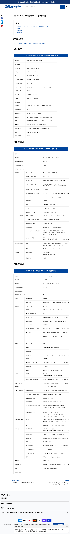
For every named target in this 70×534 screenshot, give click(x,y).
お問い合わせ (7, 524)
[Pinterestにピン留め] (2, 26)
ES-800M (19, 30)
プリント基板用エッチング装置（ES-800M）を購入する (41, 149)
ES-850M (19, 32)
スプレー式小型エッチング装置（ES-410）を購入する (41, 55)
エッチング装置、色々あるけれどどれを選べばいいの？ (29, 43)
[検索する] (62, 7)
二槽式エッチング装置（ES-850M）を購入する (41, 271)
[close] (67, 526)
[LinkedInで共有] (2, 23)
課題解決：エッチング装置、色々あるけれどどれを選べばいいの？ (32, 26)
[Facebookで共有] (2, 18)
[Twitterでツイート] (2, 21)
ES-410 (19, 28)
